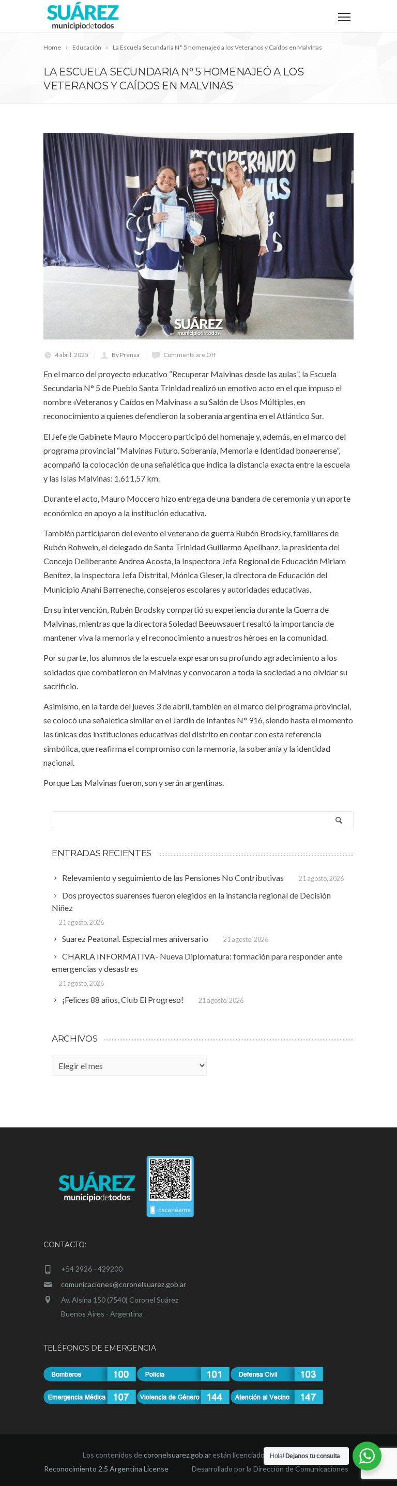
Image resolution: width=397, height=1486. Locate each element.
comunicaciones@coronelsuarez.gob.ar (123, 1284)
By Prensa (126, 355)
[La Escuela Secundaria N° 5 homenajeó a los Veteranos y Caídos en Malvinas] (198, 236)
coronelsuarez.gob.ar (177, 1454)
